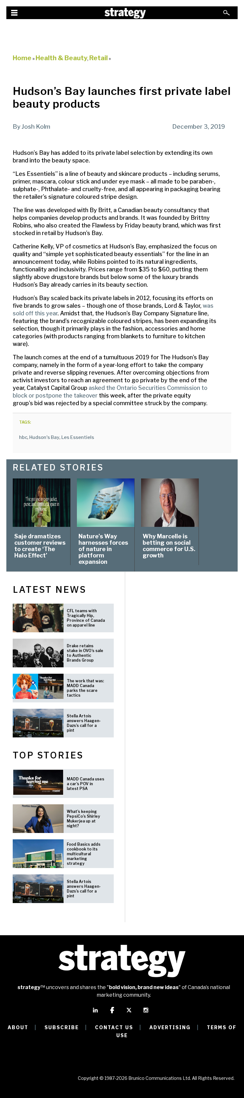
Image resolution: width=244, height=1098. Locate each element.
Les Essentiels (77, 437)
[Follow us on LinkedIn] (95, 1013)
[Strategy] (125, 13)
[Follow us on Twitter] (129, 1013)
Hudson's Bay (44, 437)
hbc (23, 437)
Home (22, 58)
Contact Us (114, 1027)
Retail (98, 58)
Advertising (170, 1027)
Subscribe (61, 1027)
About (18, 1027)
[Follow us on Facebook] (112, 1013)
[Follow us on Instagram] (146, 1013)
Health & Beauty (61, 58)
